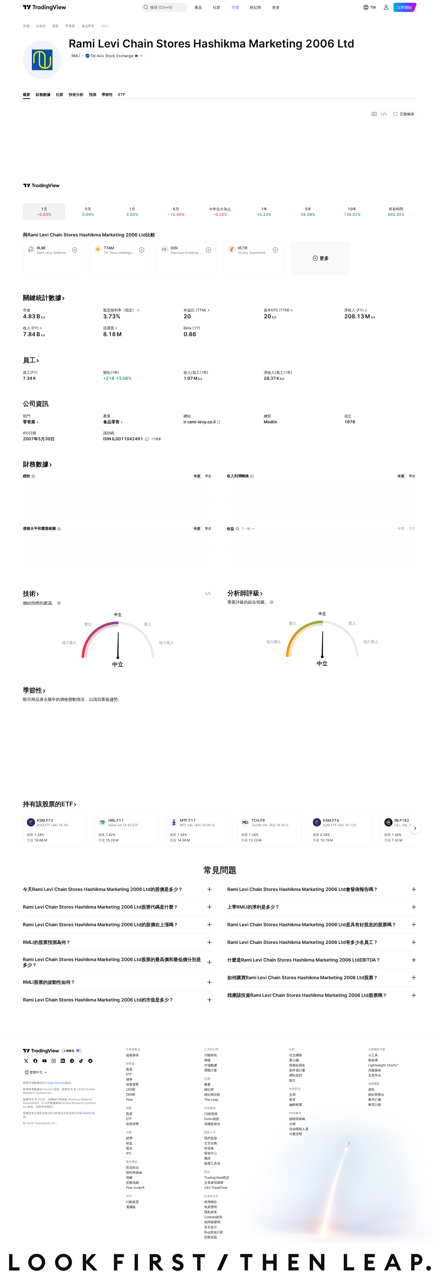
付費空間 (295, 1134)
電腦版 (131, 1207)
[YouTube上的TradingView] (44, 1061)
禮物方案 (210, 1070)
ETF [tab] (121, 94)
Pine (129, 1099)
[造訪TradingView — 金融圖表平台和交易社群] (41, 185)
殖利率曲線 (134, 1172)
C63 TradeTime (215, 1187)
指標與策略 (297, 1119)
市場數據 (210, 1065)
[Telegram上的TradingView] (72, 1061)
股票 (129, 1069)
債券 (129, 1079)
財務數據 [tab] (43, 94)
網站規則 (295, 1075)
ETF (129, 1074)
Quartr (87, 1113)
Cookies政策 (213, 1217)
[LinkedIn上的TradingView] (63, 1061)
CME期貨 (210, 1114)
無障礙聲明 (212, 1222)
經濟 (129, 1138)
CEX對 (130, 1089)
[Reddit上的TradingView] (90, 1061)
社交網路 (295, 1055)
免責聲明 (210, 1207)
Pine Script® (135, 1187)
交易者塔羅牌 (213, 1182)
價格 (207, 1060)
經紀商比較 (212, 1094)
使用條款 (210, 1202)
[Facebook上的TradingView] (35, 1061)
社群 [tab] (59, 94)
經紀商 (255, 7)
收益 (129, 1143)
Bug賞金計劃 (213, 1232)
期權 (129, 1177)
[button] (205, 7)
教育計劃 (374, 1104)
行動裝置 (132, 1202)
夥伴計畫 (374, 1099)
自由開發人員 (298, 1129)
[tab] (197, 476)
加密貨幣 (132, 1084)
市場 (235, 7)
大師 (292, 1124)
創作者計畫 (297, 1070)
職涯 (207, 1158)
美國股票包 (212, 1124)
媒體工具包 (212, 1163)
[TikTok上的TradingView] (81, 1061)
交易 (292, 1094)
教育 (292, 1099)
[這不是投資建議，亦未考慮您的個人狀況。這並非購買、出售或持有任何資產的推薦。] (59, 603)
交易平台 (374, 1075)
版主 (292, 1080)
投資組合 (132, 1167)
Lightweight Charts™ (383, 1065)
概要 (207, 1084)
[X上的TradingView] (26, 1061)
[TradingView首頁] (44, 7)
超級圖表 (132, 1055)
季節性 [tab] (107, 94)
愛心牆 (294, 1060)
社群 (216, 7)
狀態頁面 (210, 1237)
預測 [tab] (92, 94)
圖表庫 (373, 1060)
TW (373, 7)
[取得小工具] (384, 114)
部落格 (209, 1148)
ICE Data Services (53, 1082)
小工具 (373, 1055)
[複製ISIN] (147, 439)
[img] (136, 56)
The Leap (211, 1099)
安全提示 (210, 1227)
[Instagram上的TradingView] (53, 1061)
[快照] (374, 114)
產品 (198, 7)
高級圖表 (374, 1070)
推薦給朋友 (297, 1065)
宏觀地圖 (132, 1182)
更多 (276, 7)
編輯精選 (295, 1104)
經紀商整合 (376, 1094)
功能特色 (210, 1055)
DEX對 (130, 1094)
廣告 (371, 1089)
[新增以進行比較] (75, 250)
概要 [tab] (26, 94)
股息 (129, 1148)
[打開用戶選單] (386, 7)
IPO (129, 1153)
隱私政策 (210, 1212)
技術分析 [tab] (76, 94)
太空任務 (210, 1143)
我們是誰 (210, 1138)
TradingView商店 (216, 1177)
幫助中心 (210, 1153)
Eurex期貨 (211, 1119)
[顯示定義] (33, 310)
